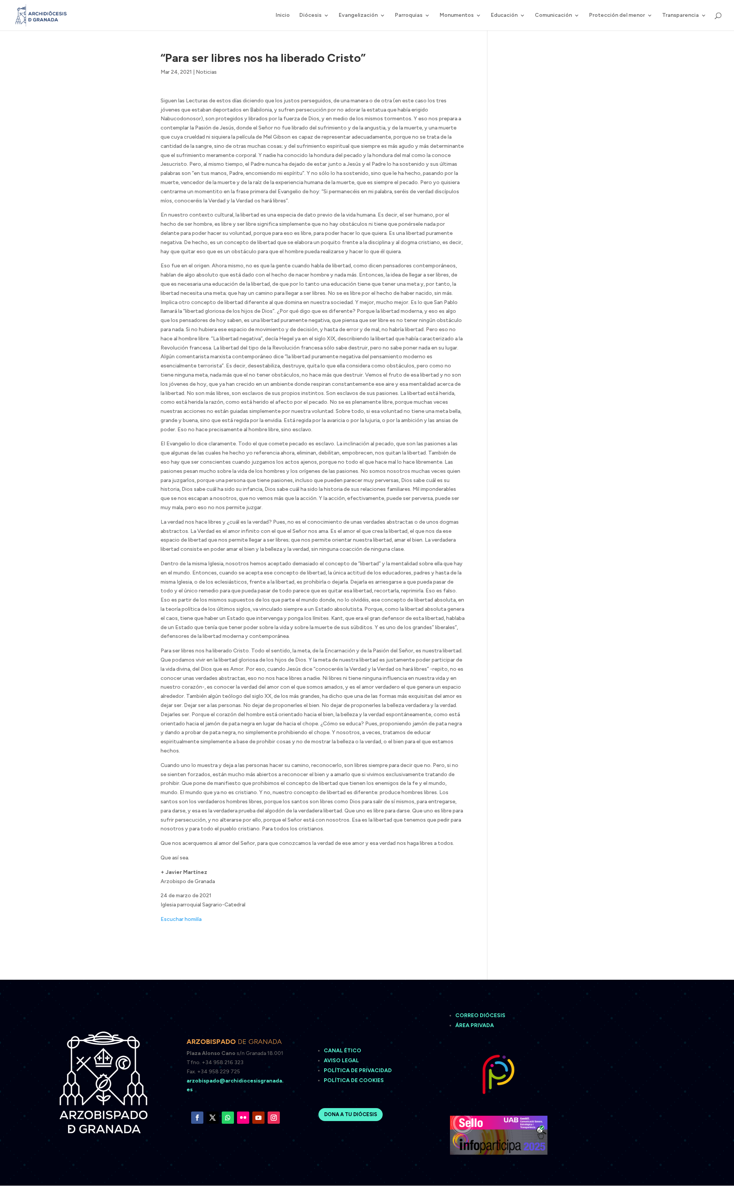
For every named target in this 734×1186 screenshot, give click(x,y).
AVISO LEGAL (342, 1060)
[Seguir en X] (212, 1118)
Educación (504, 15)
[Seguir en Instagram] (274, 1118)
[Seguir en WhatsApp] (228, 1118)
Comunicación (553, 15)
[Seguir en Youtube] (258, 1118)
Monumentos (457, 15)
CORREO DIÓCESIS (480, 1015)
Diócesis (310, 15)
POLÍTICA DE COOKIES (354, 1080)
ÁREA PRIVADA (474, 1025)
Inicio (283, 15)
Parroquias (408, 15)
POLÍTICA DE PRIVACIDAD (358, 1070)
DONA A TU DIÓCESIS (350, 1114)
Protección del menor (617, 15)
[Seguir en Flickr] (243, 1118)
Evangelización (358, 15)
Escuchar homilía (181, 919)
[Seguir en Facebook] (197, 1118)
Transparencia (680, 15)
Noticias (206, 72)
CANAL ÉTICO (343, 1050)
